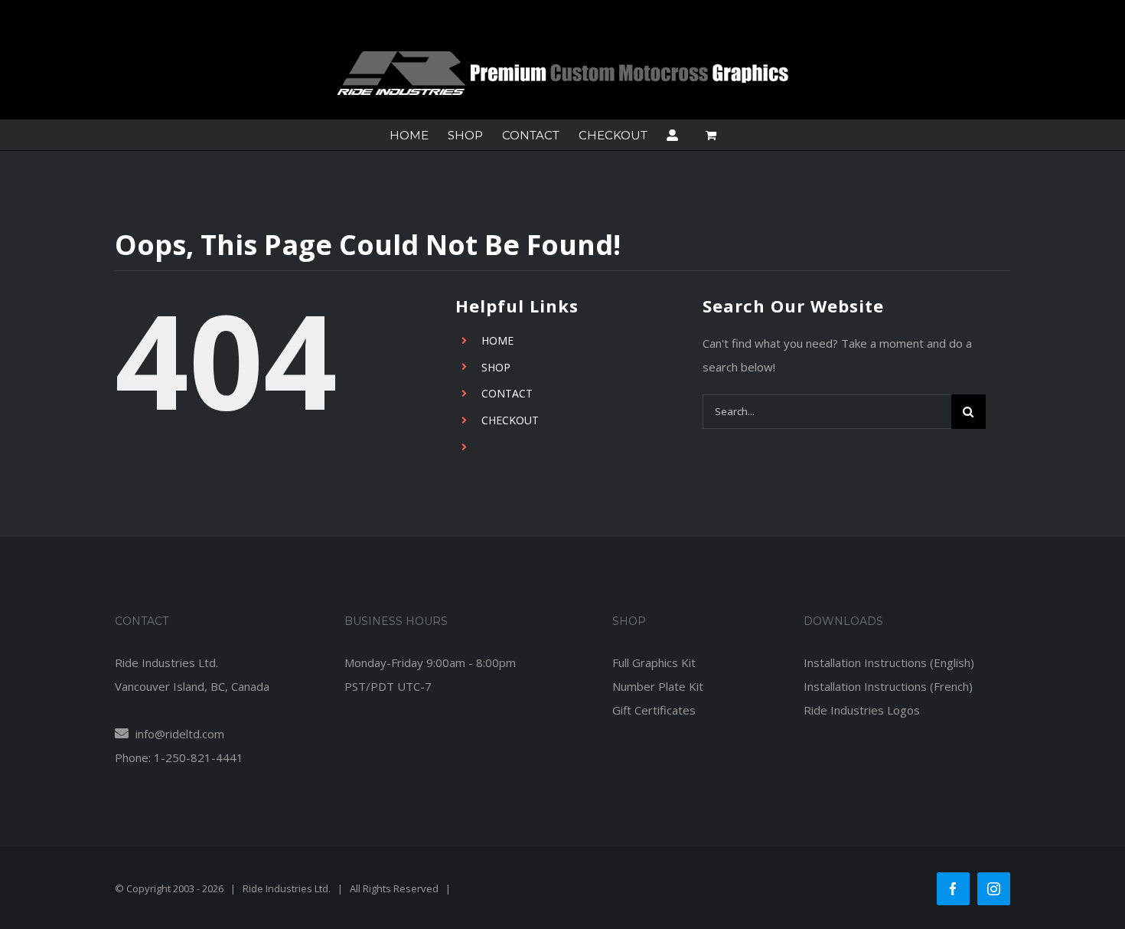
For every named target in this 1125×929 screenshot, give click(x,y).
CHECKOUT (510, 420)
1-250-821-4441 (198, 757)
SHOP (495, 367)
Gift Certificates (654, 710)
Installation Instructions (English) (889, 662)
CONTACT (507, 393)
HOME (497, 340)
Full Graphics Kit (654, 662)
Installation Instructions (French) (888, 686)
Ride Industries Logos (862, 710)
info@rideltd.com (178, 733)
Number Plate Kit (657, 686)
